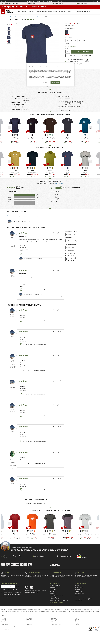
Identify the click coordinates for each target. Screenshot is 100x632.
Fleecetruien (29, 624)
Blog (6, 1)
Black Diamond (78, 622)
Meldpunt (77, 597)
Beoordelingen (71, 244)
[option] (37, 44)
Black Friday (4, 619)
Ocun (9, 19)
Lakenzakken (54, 618)
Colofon (76, 595)
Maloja (76, 620)
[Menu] (99, 627)
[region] (50, 75)
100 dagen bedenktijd (58, 3)
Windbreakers (4, 623)
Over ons (77, 585)
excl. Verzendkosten (69, 25)
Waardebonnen (78, 591)
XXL (84, 40)
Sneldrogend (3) (55, 199)
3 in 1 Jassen (29, 618)
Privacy (54, 597)
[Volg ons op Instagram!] (27, 587)
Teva (76, 618)
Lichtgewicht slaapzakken (56, 620)
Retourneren (53, 593)
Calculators (3, 618)
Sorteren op (68, 238)
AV (50, 597)
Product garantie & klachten (57, 595)
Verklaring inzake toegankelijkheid (83, 599)
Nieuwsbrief (78, 589)
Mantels (28, 622)
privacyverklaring (32, 78)
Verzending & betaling (55, 585)
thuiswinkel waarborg (82, 3)
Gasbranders (4, 620)
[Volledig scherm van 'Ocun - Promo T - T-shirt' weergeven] (16, 23)
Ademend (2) (54, 201)
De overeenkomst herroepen (57, 602)
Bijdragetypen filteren (71, 231)
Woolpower (77, 623)
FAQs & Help (53, 589)
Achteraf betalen (32, 3)
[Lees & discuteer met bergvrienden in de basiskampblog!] (32, 587)
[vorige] (9, 127)
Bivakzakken (53, 623)
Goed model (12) (55, 195)
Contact (52, 591)
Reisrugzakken (54, 619)
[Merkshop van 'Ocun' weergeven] (9, 24)
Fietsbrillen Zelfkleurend (56, 624)
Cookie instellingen (54, 598)
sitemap (5, 626)
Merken (63, 11)
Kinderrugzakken (54, 622)
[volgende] (90, 127)
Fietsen (44, 11)
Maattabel (68, 43)
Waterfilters (4, 622)
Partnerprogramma (79, 593)
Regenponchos (29, 620)
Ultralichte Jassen (30, 623)
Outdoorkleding (13, 16)
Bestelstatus (53, 587)
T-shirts (37, 16)
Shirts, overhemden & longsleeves (26, 16)
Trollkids (77, 624)
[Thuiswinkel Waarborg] (82, 556)
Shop (2, 1)
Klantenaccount (79, 587)
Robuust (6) (54, 197)
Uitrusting (31, 11)
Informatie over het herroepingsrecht (59, 600)
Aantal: (66, 48)
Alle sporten (56, 11)
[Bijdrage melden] (61, 232)
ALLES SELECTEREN (55, 82)
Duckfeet (77, 619)
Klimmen (38, 11)
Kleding (18, 11)
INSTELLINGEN (44, 82)
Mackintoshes (29, 619)
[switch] (96, 630)
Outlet (68, 11)
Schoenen (24, 11)
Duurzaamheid (78, 601)
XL (79, 40)
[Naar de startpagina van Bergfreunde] (7, 11)
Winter (50, 11)
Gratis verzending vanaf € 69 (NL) (11, 3)
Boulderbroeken (4, 624)
